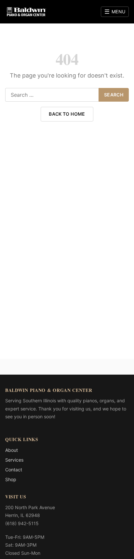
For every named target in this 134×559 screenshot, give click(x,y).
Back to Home (67, 114)
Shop (10, 479)
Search (113, 94)
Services (14, 460)
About (11, 450)
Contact (13, 469)
